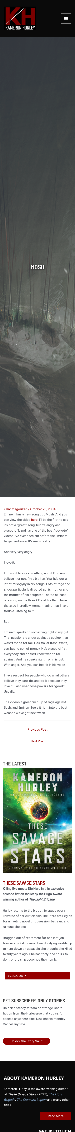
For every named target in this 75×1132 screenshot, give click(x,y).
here (34, 520)
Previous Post (38, 729)
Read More (55, 1116)
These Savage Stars (24, 883)
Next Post (38, 741)
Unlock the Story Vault (26, 1041)
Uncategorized (16, 509)
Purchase (16, 975)
